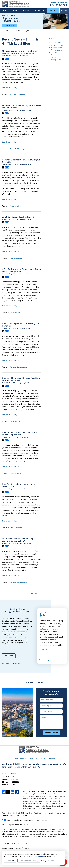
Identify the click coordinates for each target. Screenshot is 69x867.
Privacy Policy (33, 758)
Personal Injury (15, 206)
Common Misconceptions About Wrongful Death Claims (21, 161)
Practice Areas (39, 10)
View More (9, 656)
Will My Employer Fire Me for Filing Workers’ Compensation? (17, 539)
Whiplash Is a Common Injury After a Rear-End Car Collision (21, 106)
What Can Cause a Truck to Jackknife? (19, 217)
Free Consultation (59, 2)
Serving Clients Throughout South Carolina (17, 610)
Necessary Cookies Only (29, 861)
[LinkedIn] (12, 792)
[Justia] (17, 792)
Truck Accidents (16, 258)
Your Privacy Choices (14, 820)
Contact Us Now (10, 25)
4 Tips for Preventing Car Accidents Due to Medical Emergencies (21, 270)
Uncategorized (56, 52)
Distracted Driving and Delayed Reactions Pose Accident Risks (21, 379)
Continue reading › (10, 87)
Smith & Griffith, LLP (23, 844)
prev (40, 660)
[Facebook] (4, 792)
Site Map (43, 758)
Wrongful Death (56, 60)
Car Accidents (15, 313)
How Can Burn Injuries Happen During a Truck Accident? (20, 485)
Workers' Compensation (19, 94)
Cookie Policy (28, 820)
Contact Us (53, 10)
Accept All (10, 861)
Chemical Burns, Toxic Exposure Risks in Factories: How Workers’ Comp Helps (20, 52)
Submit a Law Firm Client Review (11, 663)
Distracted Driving (17, 149)
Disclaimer (23, 758)
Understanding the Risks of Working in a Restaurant (20, 324)
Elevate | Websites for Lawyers (16, 848)
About (15, 10)
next (47, 660)
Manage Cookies (41, 820)
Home (5, 10)
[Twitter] (8, 792)
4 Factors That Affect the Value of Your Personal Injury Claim (19, 433)
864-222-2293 (58, 5)
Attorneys (26, 10)
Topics (50, 38)
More (65, 10)
